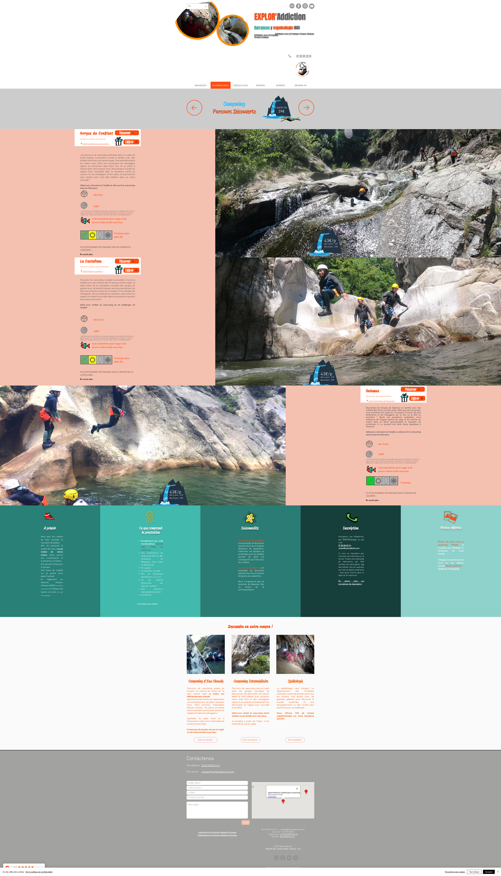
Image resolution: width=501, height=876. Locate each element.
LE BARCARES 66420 (289, 834)
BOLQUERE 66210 (287, 836)
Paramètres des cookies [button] (455, 872)
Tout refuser (474, 872)
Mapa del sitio (271, 849)
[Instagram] (305, 6)
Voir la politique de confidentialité (38, 872)
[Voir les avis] (292, 6)
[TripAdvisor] (276, 857)
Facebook (442, 568)
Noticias (293, 849)
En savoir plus (86, 379)
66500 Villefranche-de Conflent (96, 144)
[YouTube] (289, 857)
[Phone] (289, 56)
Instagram (454, 568)
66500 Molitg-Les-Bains (93, 271)
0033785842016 (210, 765)
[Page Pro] (298, 6)
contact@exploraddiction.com (348, 548)
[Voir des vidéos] (311, 6)
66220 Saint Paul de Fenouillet (381, 401)
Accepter (489, 872)
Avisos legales (282, 849)
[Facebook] (282, 857)
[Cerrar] (497, 872)
